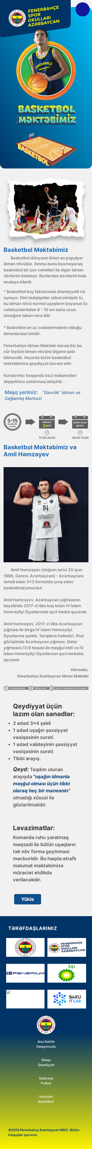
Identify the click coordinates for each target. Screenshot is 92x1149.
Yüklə (27, 899)
